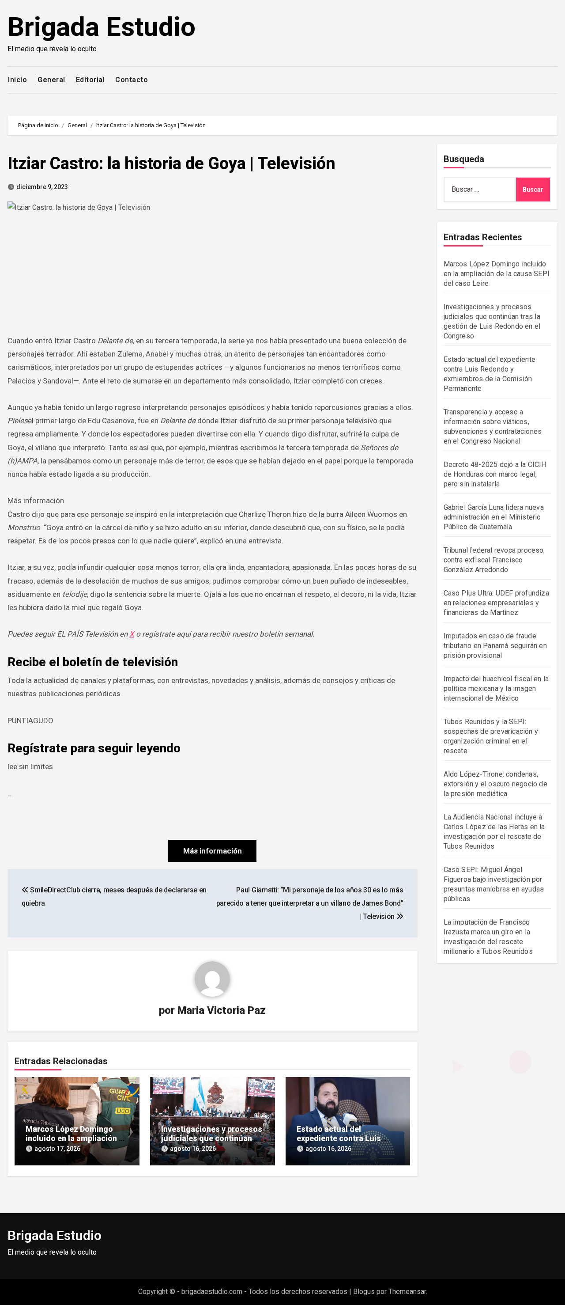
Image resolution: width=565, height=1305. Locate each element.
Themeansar (407, 1291)
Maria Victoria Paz (221, 1010)
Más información (212, 850)
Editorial (90, 80)
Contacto (131, 80)
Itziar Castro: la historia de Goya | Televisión (171, 163)
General (51, 80)
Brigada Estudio (102, 26)
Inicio (17, 80)
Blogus (364, 1291)
